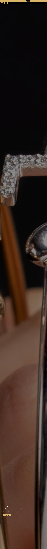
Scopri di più (7, 515)
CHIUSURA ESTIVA (33, 0)
